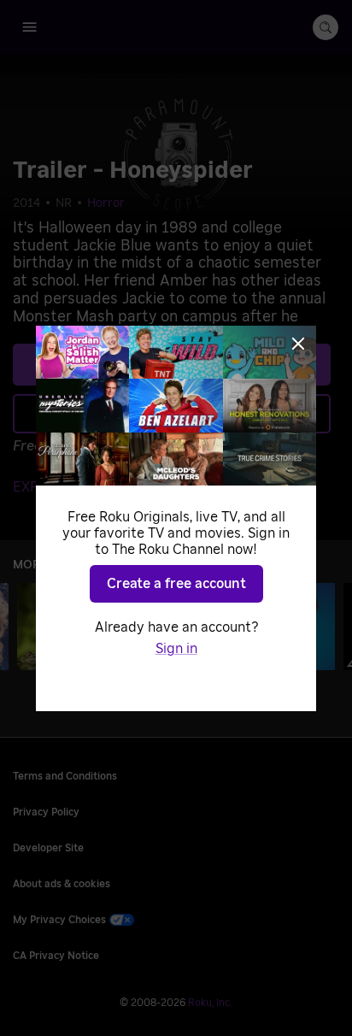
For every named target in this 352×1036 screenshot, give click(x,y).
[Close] (298, 343)
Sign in (176, 649)
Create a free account (176, 584)
